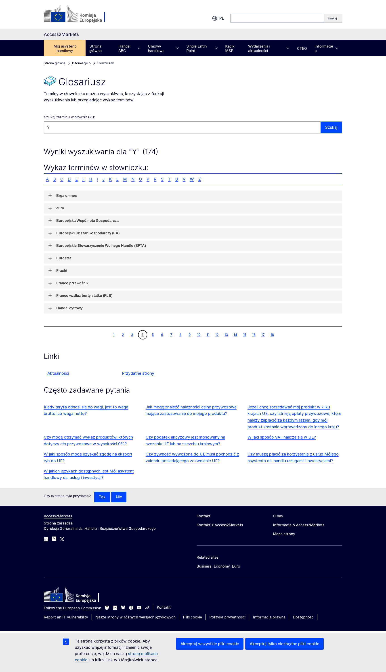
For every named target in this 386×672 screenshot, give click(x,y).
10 (198, 335)
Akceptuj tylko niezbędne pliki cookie (284, 643)
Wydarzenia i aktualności (259, 48)
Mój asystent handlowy (65, 48)
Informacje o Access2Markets (298, 525)
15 (244, 335)
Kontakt (164, 607)
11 (207, 335)
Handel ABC (124, 48)
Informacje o (324, 48)
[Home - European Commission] (76, 595)
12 (217, 335)
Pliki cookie (192, 617)
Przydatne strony (138, 373)
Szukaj (331, 127)
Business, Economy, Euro (218, 566)
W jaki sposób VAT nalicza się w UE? (282, 437)
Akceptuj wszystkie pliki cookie (209, 643)
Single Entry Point (196, 48)
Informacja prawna (269, 617)
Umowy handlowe (156, 48)
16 (254, 335)
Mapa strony (284, 534)
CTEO (302, 48)
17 (263, 335)
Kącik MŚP (229, 48)
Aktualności (58, 373)
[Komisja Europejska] (80, 14)
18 (272, 335)
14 (235, 335)
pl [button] (221, 18)
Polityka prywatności (227, 617)
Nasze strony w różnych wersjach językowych (135, 617)
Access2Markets (58, 516)
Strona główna (95, 48)
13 (226, 335)
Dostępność (303, 617)
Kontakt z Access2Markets (220, 525)
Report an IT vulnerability (66, 617)
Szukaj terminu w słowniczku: (69, 117)
